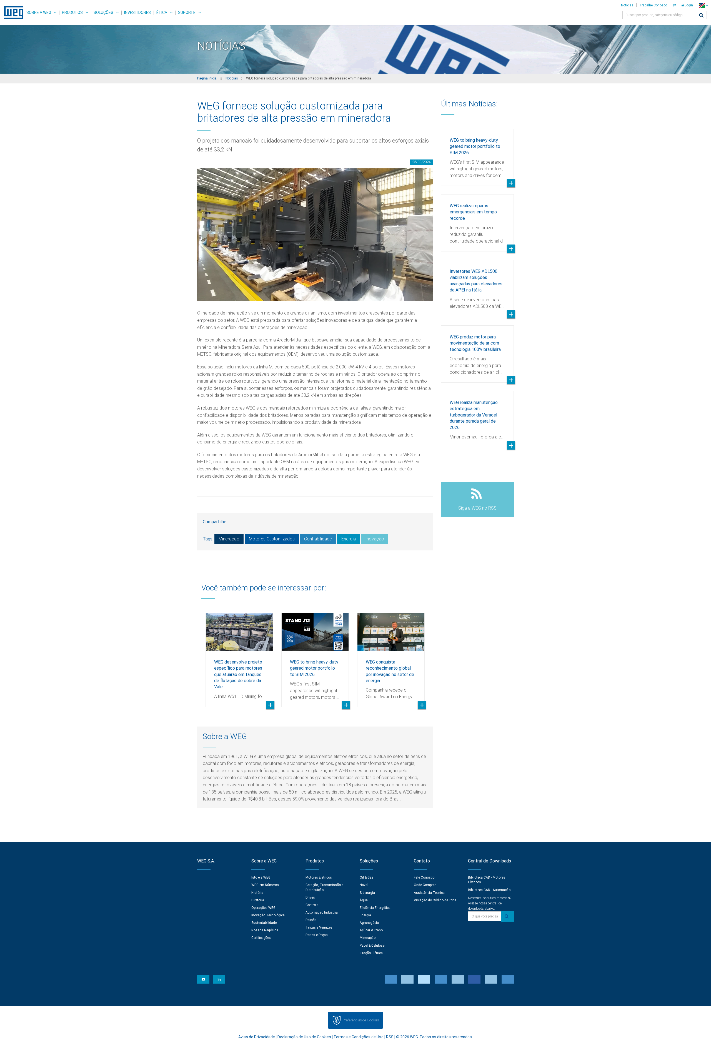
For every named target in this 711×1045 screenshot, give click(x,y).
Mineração (229, 539)
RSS (390, 1037)
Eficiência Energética (375, 908)
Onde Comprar (425, 885)
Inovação (374, 539)
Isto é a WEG (261, 877)
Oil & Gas (367, 877)
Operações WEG (263, 908)
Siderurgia (367, 893)
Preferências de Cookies (360, 1020)
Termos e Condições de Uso (359, 1037)
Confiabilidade (318, 539)
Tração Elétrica (371, 953)
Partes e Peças (317, 935)
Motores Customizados (272, 539)
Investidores (137, 12)
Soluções (103, 12)
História (257, 893)
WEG (12, 12)
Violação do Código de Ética (435, 900)
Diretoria (257, 900)
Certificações (261, 938)
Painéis (311, 920)
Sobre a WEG (38, 12)
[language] (703, 5)
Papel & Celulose (372, 945)
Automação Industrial (322, 912)
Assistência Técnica (429, 893)
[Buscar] (701, 16)
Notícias (627, 5)
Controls (312, 905)
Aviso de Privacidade (256, 1037)
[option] (239, 655)
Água (364, 900)
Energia (348, 539)
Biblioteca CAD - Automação (489, 890)
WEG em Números (265, 885)
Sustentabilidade (264, 923)
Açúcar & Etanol (372, 930)
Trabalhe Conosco (653, 5)
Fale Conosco (424, 877)
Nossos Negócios (264, 930)
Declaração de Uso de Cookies (304, 1037)
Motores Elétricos (319, 877)
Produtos (72, 12)
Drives (310, 897)
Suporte (187, 12)
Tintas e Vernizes (319, 927)
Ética (161, 12)
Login (688, 5)
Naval (364, 885)
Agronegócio (369, 923)
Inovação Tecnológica (268, 915)
